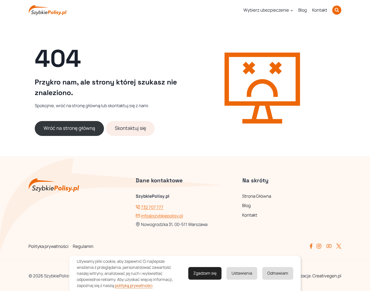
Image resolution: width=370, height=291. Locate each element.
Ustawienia (242, 273)
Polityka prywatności (48, 246)
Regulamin (83, 246)
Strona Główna (256, 196)
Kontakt (319, 10)
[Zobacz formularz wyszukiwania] (336, 10)
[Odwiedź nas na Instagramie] (320, 246)
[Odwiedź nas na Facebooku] (312, 246)
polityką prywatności (134, 285)
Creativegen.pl (326, 276)
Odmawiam (277, 273)
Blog (302, 10)
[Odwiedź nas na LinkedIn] (338, 246)
